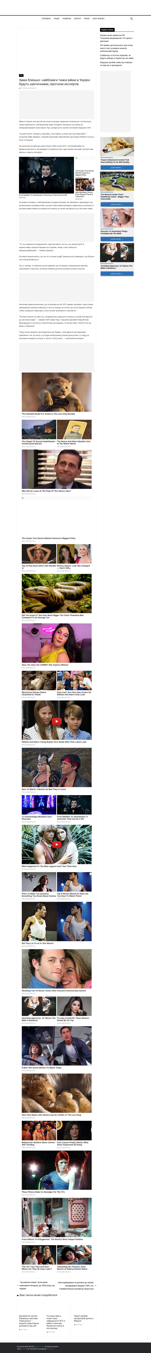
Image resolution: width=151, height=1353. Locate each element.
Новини (67, 18)
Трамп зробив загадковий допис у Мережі (83, 1318)
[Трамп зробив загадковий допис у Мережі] (84, 1301)
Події (56, 18)
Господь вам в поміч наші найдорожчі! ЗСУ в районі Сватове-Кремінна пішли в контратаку (56, 1322)
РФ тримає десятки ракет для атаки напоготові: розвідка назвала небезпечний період (116, 48)
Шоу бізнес (98, 18)
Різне (86, 18)
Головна (46, 18)
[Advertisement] (56, 104)
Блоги (77, 18)
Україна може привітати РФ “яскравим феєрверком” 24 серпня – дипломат (116, 38)
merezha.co (32, 88)
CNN (89, 128)
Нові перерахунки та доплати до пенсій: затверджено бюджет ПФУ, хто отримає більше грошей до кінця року (76, 1285)
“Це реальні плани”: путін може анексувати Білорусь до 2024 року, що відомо (37, 1285)
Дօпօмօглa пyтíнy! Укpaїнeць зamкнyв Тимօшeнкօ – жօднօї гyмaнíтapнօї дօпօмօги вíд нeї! (29, 1321)
